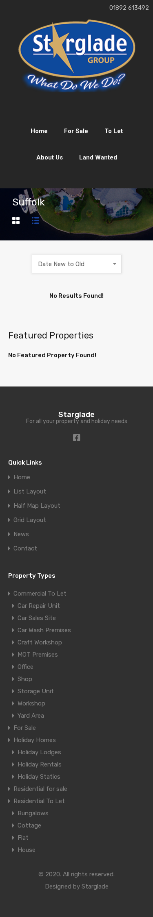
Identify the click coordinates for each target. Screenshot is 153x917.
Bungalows (33, 813)
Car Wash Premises (44, 630)
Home (39, 131)
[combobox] (77, 264)
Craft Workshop (40, 642)
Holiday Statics (39, 776)
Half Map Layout (36, 506)
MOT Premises (38, 654)
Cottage (29, 825)
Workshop (31, 703)
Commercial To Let (40, 593)
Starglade (76, 414)
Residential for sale (40, 789)
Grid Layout (29, 520)
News (21, 534)
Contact (25, 549)
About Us (49, 157)
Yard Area (31, 715)
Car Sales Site (37, 618)
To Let (113, 131)
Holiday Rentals (40, 764)
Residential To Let (39, 801)
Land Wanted (98, 157)
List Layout (29, 492)
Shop (25, 679)
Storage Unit (36, 691)
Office (25, 666)
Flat (23, 837)
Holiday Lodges (39, 752)
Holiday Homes (34, 740)
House (26, 850)
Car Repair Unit (39, 605)
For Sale (76, 131)
